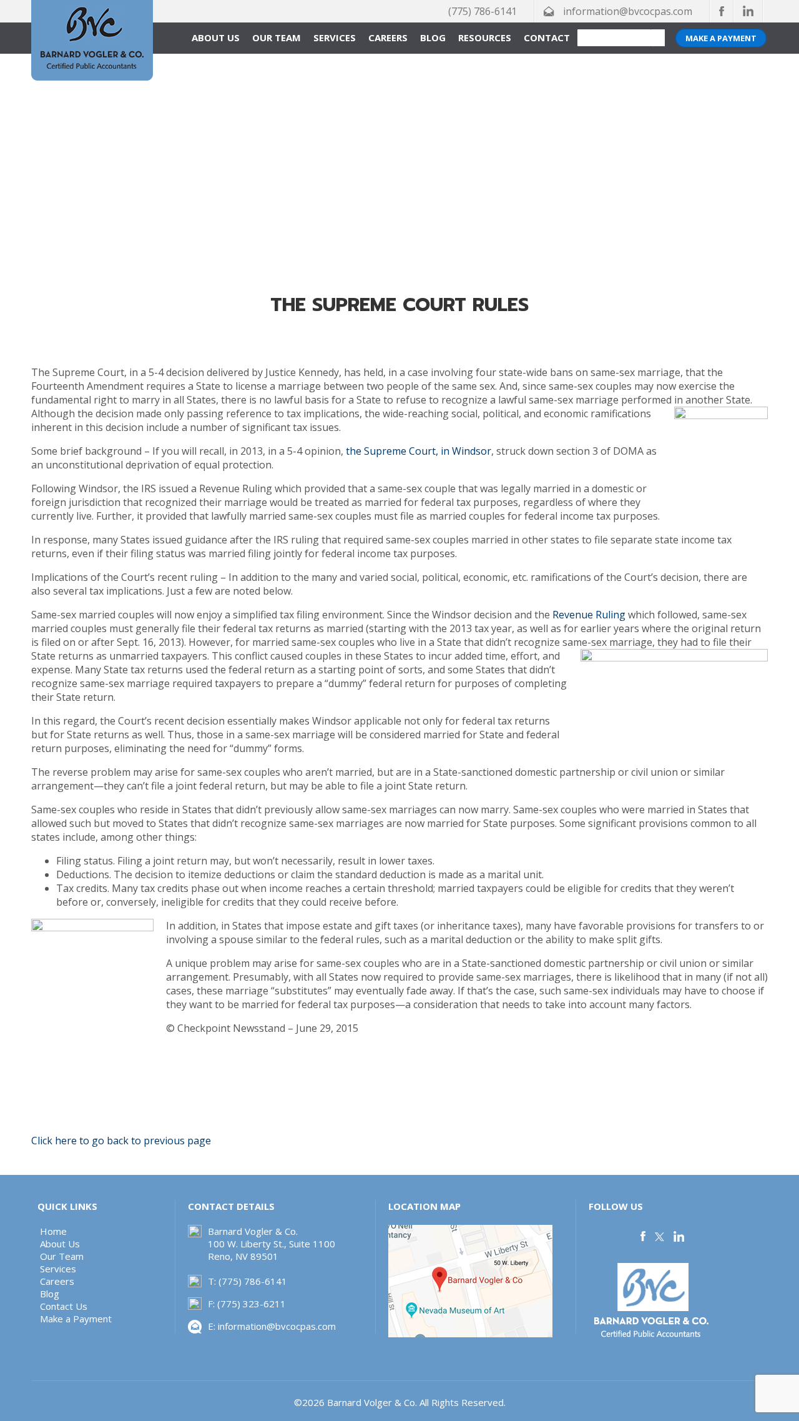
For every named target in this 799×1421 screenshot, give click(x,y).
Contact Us (63, 1306)
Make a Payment (721, 38)
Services (334, 37)
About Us (216, 37)
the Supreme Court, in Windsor (418, 451)
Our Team (276, 37)
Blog (433, 37)
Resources (484, 37)
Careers (388, 37)
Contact (547, 37)
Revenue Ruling (590, 614)
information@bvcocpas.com (627, 11)
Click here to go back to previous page (121, 1140)
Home (53, 1231)
